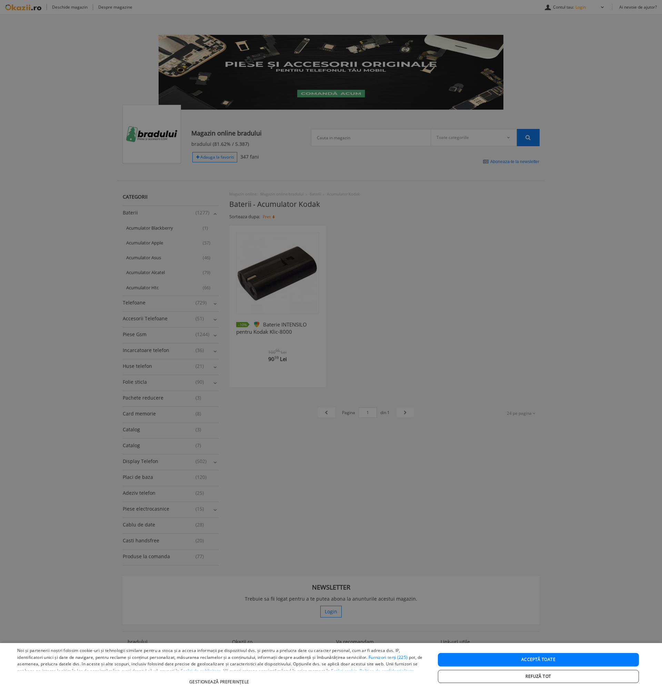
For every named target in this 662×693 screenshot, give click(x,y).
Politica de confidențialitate (387, 671)
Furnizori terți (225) (388, 657)
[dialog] (331, 668)
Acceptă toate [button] (538, 659)
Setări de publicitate (201, 671)
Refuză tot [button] (538, 676)
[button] (220, 678)
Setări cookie (344, 671)
